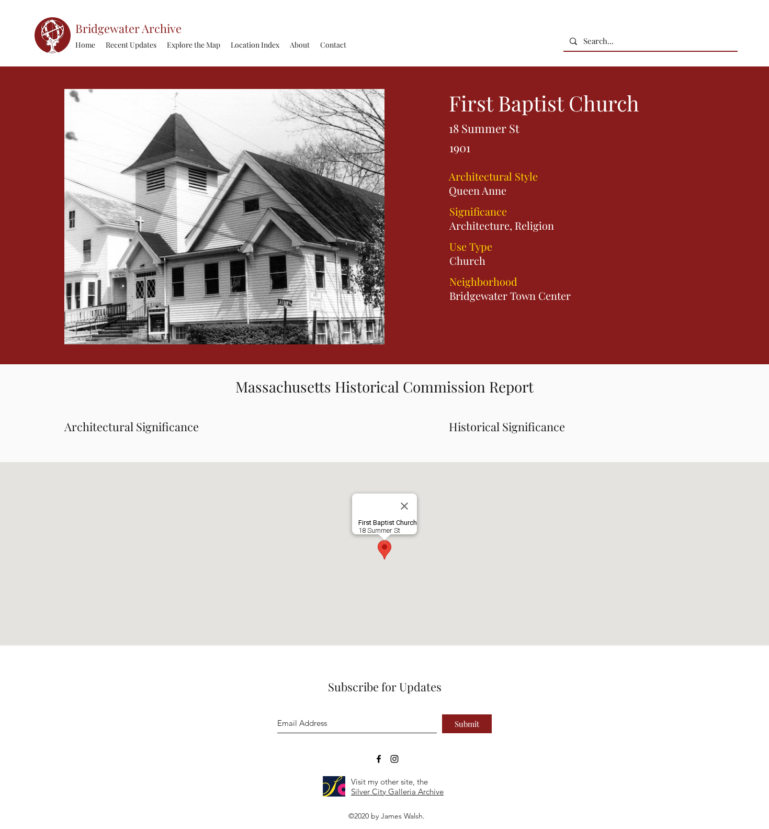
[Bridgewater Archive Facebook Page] (379, 759)
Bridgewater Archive (128, 28)
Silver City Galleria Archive (397, 792)
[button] (255, 45)
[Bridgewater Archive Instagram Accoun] (394, 759)
